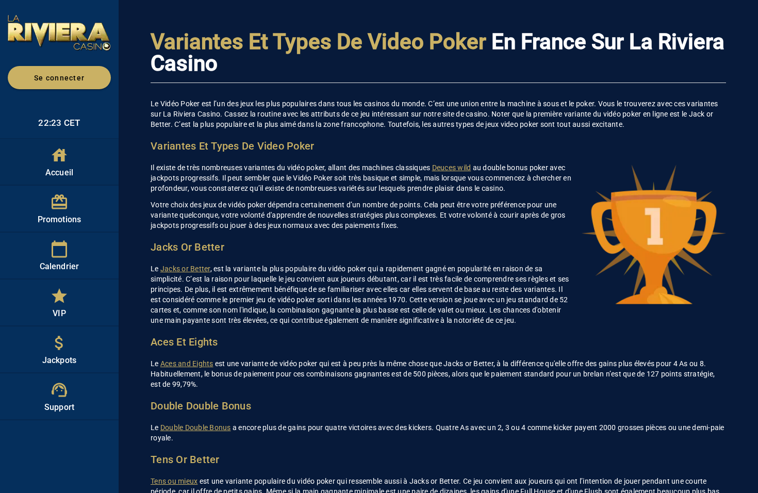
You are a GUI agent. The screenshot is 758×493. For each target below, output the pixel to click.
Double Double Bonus (195, 427)
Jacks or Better (185, 269)
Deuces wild (451, 167)
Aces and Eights (186, 363)
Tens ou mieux (174, 481)
